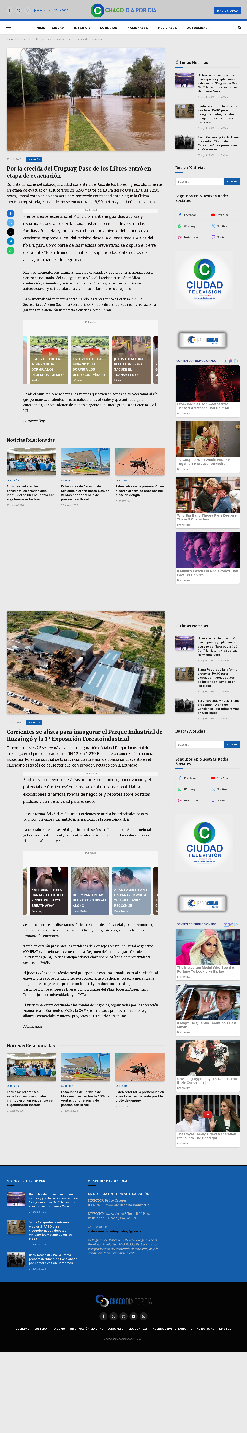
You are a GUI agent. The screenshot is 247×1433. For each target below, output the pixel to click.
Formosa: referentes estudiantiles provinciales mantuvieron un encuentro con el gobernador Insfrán (31, 492)
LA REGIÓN (108, 27)
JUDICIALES (116, 1328)
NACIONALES (137, 27)
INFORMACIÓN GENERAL (86, 1328)
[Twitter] (10, 223)
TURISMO (58, 1328)
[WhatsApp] (10, 250)
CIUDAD (58, 27)
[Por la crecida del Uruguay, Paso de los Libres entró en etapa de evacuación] (86, 99)
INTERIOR (82, 27)
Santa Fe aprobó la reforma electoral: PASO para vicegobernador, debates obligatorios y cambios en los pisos (217, 114)
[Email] (10, 232)
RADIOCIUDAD (227, 10)
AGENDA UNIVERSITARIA (169, 1328)
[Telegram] (10, 241)
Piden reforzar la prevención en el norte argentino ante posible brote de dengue (139, 490)
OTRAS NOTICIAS (202, 1328)
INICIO (40, 27)
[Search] (239, 27)
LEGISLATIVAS (138, 1328)
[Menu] (8, 27)
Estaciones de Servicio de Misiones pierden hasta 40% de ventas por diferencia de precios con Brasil (85, 492)
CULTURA (40, 1328)
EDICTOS (225, 1328)
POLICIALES (167, 27)
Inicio (10, 39)
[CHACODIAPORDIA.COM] (123, 10)
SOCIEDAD (23, 1328)
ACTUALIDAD (197, 27)
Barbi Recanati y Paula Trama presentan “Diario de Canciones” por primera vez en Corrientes (219, 143)
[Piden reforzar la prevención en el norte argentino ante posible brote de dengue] (140, 462)
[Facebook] (10, 213)
